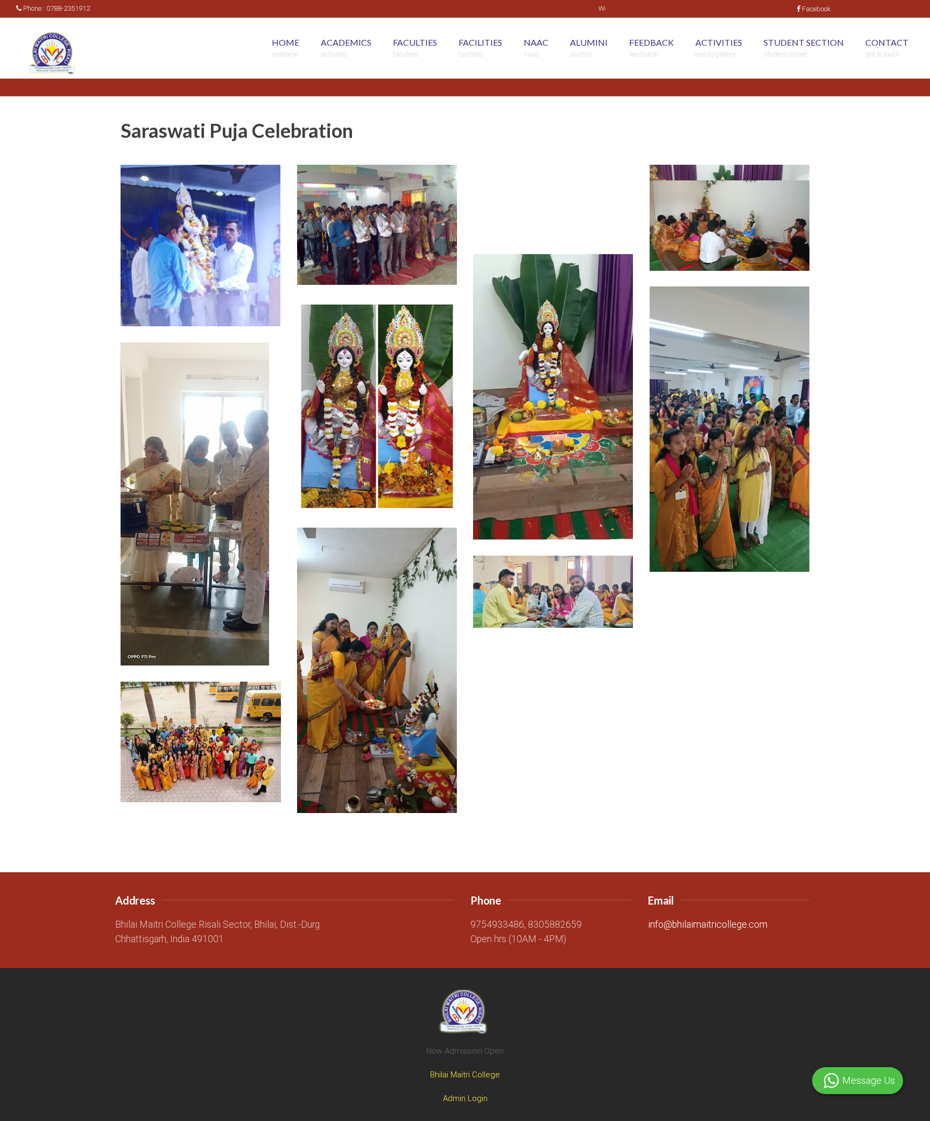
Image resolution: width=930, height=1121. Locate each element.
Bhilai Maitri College (465, 1075)
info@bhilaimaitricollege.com (707, 924)
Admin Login (465, 1098)
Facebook (816, 9)
